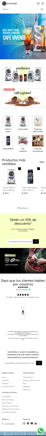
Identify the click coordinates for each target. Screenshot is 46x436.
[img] (23, 287)
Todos (42, 162)
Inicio (4, 377)
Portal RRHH (6, 397)
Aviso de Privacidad (9, 412)
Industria (5, 383)
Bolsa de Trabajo (8, 400)
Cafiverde (5, 380)
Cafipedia (26, 387)
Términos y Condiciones (10, 406)
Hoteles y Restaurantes (31, 380)
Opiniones (26, 390)
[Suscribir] (36, 241)
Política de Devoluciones (10, 409)
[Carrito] (38, 3)
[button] (21, 317)
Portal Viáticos (7, 403)
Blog (24, 383)
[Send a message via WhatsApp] (40, 430)
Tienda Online (28, 377)
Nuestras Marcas (8, 387)
